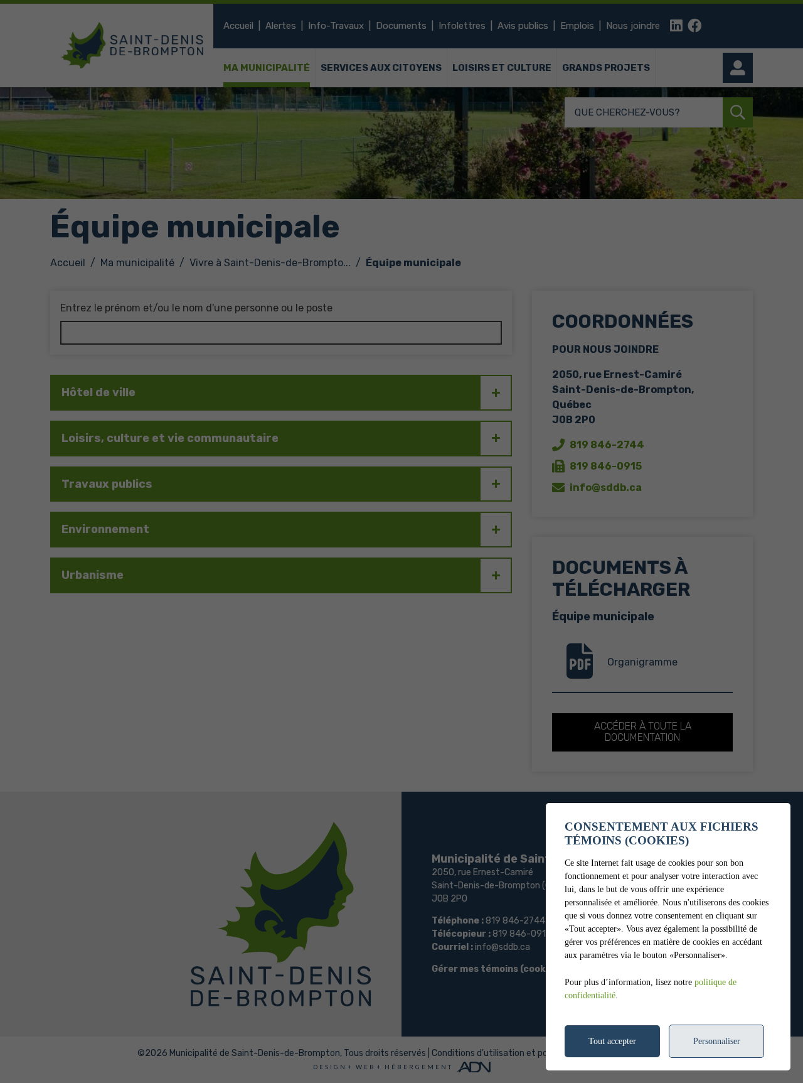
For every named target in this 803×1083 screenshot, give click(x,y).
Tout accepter (612, 1041)
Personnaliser (716, 1041)
